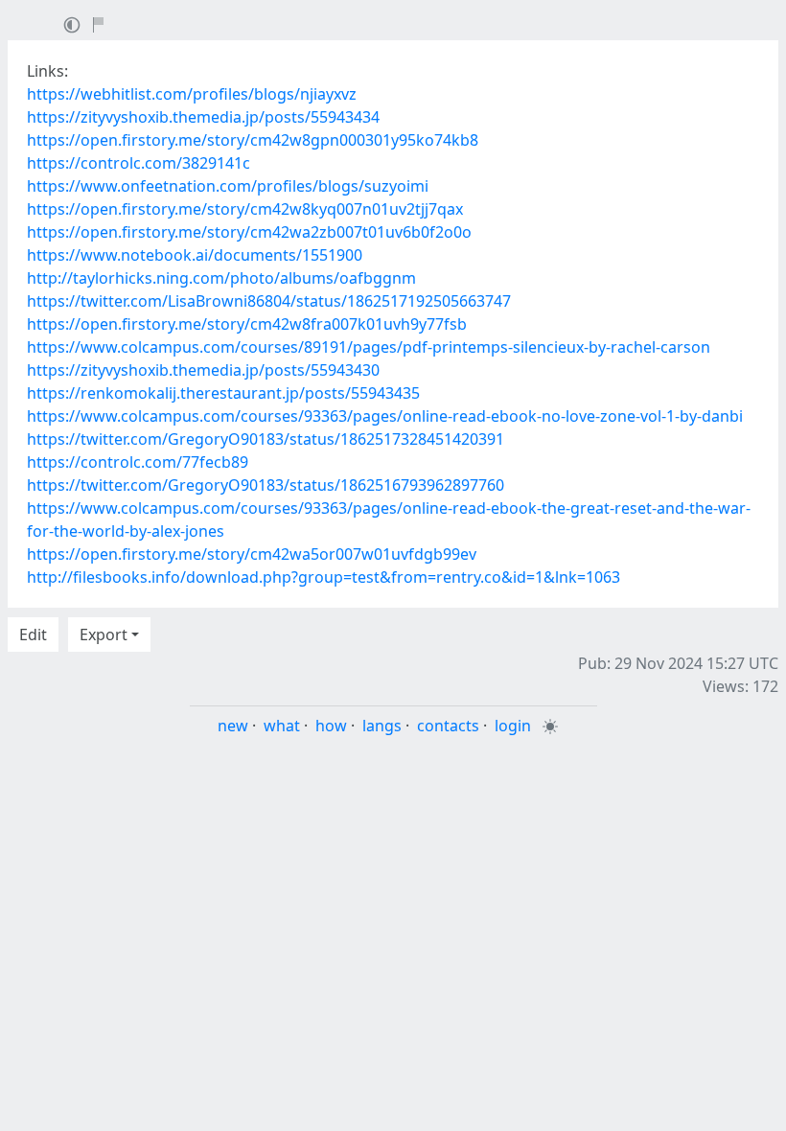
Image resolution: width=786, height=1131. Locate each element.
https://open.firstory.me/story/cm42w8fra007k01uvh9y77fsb (247, 324)
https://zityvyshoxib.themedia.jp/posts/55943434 (203, 116)
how (331, 725)
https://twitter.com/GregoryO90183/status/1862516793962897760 (265, 485)
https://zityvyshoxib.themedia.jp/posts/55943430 (203, 370)
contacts (448, 725)
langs (382, 725)
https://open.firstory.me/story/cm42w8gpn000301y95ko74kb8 (252, 139)
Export (103, 634)
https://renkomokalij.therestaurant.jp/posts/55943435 (223, 393)
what (282, 725)
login (513, 725)
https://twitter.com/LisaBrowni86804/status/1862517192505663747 (269, 301)
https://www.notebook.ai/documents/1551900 (194, 254)
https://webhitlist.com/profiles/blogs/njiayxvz (192, 93)
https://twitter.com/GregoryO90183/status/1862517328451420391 (265, 439)
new (233, 725)
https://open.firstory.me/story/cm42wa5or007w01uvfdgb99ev (251, 554)
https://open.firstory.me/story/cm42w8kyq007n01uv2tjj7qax (245, 208)
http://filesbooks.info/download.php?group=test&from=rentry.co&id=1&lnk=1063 (323, 577)
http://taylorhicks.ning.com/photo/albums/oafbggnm (221, 278)
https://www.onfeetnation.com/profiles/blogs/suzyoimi (227, 185)
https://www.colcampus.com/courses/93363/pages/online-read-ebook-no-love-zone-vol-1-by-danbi (385, 416)
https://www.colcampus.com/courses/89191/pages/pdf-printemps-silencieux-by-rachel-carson (368, 347)
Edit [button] (33, 634)
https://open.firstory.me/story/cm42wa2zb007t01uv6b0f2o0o (249, 231)
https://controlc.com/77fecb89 (137, 462)
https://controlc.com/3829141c (138, 162)
